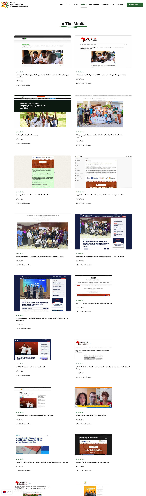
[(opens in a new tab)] (42, 61)
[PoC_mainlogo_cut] (14, 2)
